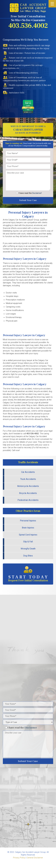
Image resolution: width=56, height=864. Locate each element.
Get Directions (28, 790)
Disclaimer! (37, 193)
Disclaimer (30, 727)
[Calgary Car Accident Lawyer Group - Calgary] (28, 7)
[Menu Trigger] (52, 3)
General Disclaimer (35, 858)
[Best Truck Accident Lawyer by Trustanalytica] (28, 112)
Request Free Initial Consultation (28, 578)
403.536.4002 (28, 25)
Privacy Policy (19, 858)
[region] (28, 625)
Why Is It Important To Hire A (28, 129)
